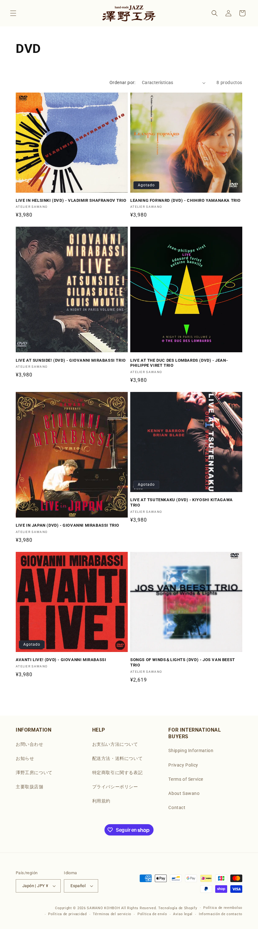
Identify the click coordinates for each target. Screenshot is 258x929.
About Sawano (183, 793)
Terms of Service (185, 779)
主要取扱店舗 (29, 786)
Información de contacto (220, 914)
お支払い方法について (115, 744)
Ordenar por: (122, 82)
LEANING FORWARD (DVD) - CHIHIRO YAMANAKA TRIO (185, 200)
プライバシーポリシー (115, 786)
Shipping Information (190, 750)
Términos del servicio (112, 914)
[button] (13, 13)
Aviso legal (183, 914)
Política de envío (152, 914)
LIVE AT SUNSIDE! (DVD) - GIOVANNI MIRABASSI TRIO (71, 360)
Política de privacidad (67, 914)
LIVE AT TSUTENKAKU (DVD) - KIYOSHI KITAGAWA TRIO (181, 502)
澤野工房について (34, 772)
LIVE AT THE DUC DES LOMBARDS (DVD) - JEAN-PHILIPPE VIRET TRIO (179, 363)
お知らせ (25, 758)
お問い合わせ (29, 744)
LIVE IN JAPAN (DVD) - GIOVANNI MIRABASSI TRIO (67, 525)
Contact (176, 807)
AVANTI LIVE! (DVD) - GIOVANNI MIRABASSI (61, 659)
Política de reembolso (222, 908)
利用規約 (101, 800)
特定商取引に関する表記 (117, 772)
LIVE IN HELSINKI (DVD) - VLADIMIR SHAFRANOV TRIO (71, 200)
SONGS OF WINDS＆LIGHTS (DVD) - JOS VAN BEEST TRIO (182, 662)
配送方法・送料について (117, 758)
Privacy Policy (183, 765)
